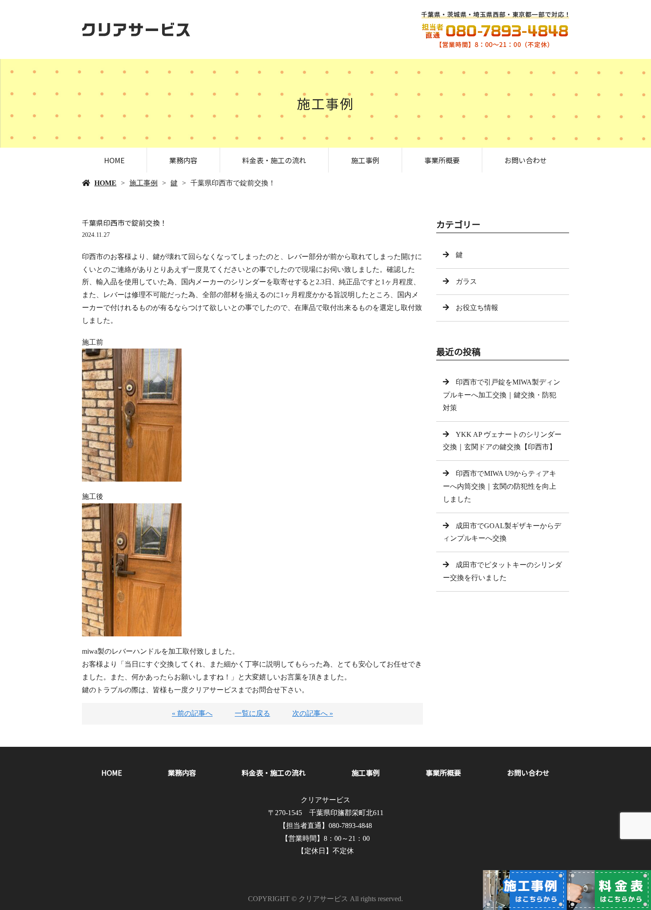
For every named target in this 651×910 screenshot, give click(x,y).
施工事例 (365, 160)
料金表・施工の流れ (274, 160)
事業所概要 (442, 160)
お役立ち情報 (477, 307)
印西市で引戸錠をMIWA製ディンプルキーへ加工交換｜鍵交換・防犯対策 (501, 395)
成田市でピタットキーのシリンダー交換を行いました (502, 571)
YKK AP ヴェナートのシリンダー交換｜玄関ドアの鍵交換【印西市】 (502, 441)
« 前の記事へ (192, 713)
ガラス (466, 281)
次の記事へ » (312, 713)
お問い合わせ (525, 160)
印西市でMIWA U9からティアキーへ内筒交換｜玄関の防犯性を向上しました (499, 486)
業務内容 (183, 160)
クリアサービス (325, 800)
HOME (114, 160)
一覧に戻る (252, 713)
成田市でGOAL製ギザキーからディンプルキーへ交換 (502, 532)
